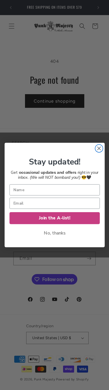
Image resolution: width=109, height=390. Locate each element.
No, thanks (54, 233)
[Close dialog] (99, 148)
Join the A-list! (54, 218)
